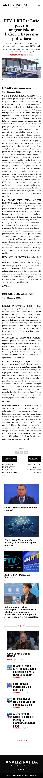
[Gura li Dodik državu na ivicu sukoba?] (21, 494)
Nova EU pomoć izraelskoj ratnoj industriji (22, 686)
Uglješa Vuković (16, 54)
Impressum (21, 769)
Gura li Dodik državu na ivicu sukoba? (21, 509)
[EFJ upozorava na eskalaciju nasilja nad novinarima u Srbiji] (9, 700)
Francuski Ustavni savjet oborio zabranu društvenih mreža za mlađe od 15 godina (24, 670)
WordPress (33, 775)
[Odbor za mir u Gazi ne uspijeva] (23, 640)
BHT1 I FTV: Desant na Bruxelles (17, 576)
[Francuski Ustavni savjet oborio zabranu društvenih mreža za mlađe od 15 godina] (9, 667)
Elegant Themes (18, 775)
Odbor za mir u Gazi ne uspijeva (18, 655)
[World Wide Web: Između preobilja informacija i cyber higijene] (21, 526)
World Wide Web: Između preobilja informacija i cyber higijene (20, 542)
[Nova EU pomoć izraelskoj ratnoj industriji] (9, 685)
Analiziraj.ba (10, 660)
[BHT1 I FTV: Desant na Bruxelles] (21, 561)
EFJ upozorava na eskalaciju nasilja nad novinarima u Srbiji (24, 701)
